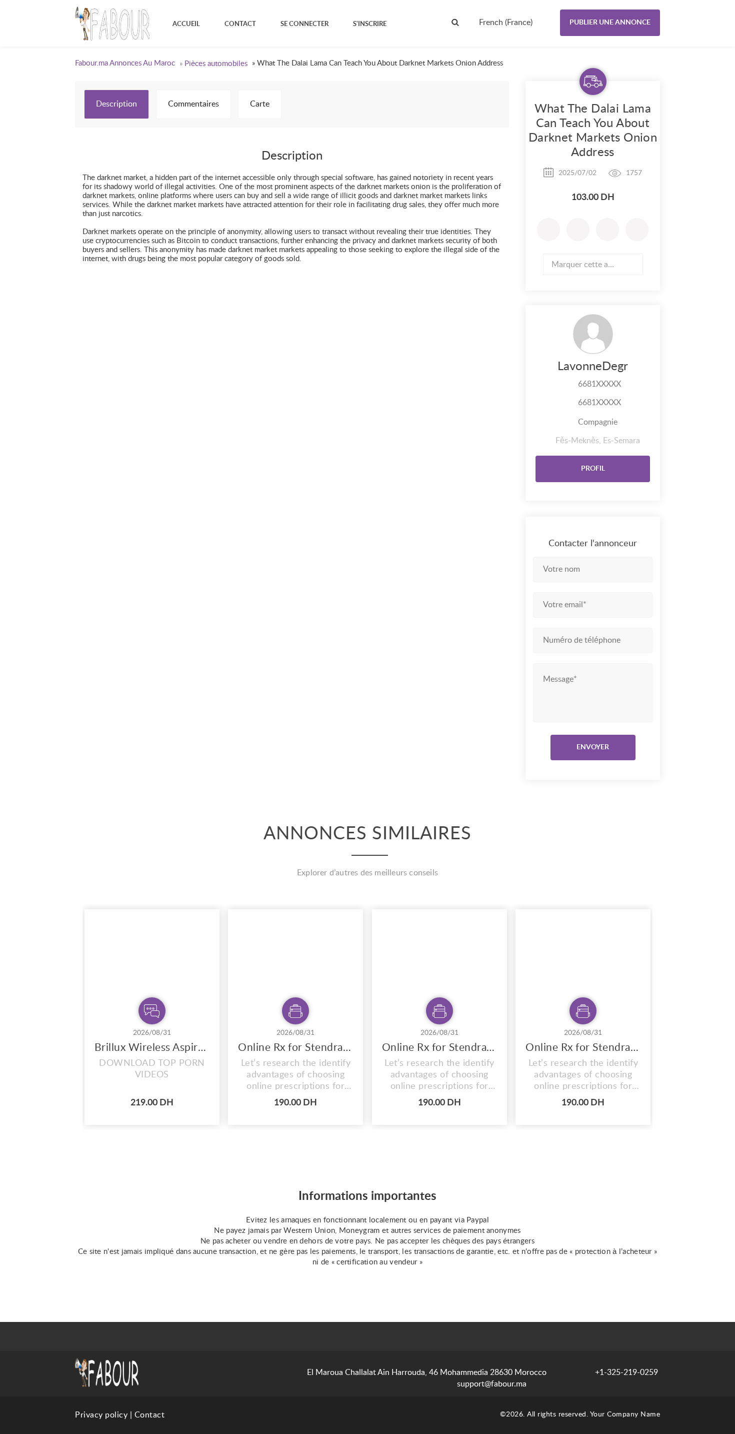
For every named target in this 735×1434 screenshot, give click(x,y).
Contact (149, 1415)
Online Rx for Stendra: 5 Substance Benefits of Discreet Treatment (295, 1047)
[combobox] (514, 22)
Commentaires (193, 104)
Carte (260, 104)
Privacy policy (101, 1415)
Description (116, 104)
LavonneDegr (593, 367)
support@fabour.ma (491, 1384)
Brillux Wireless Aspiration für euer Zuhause (152, 1047)
